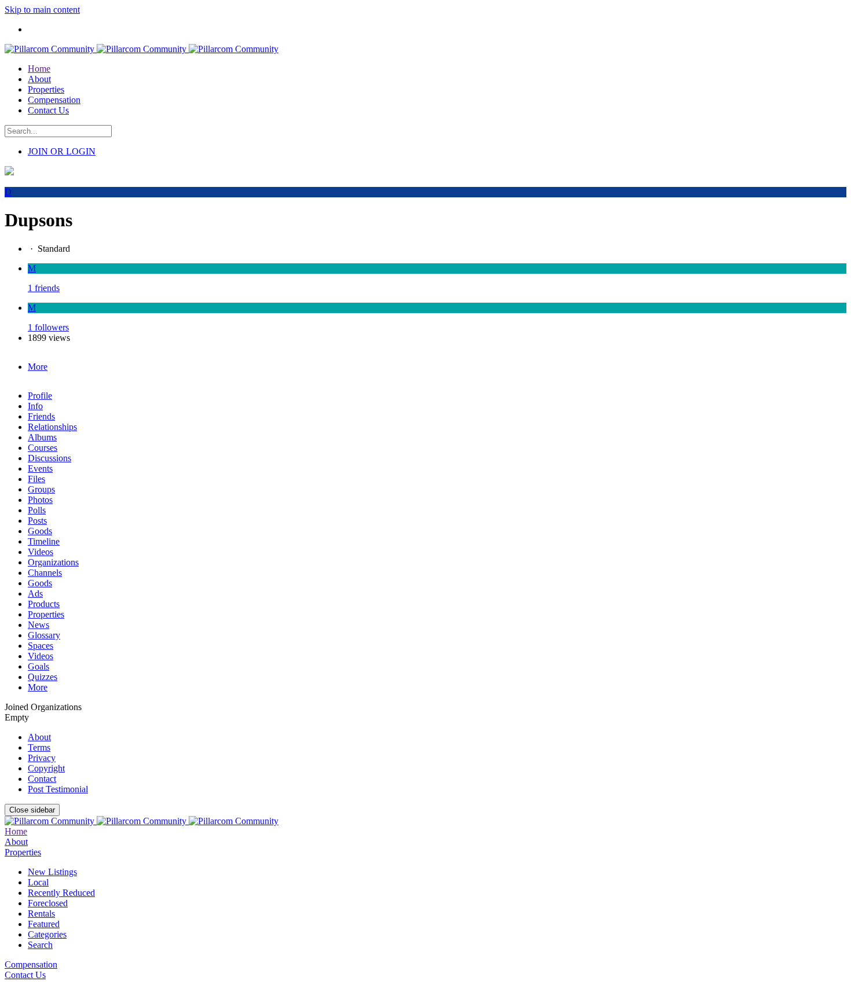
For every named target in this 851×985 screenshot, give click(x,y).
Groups (41, 489)
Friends (41, 416)
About (39, 737)
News (38, 625)
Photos (40, 500)
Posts (37, 520)
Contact (42, 779)
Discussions (49, 458)
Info (35, 406)
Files (36, 479)
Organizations (53, 562)
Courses (42, 448)
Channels (45, 573)
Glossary (44, 635)
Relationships (52, 427)
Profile (40, 395)
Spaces (40, 645)
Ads (35, 593)
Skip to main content (42, 9)
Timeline (44, 541)
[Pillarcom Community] (141, 49)
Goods (40, 531)
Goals (38, 666)
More (37, 687)
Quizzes (42, 677)
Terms (39, 747)
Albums (42, 437)
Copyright (46, 768)
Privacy (42, 758)
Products (44, 604)
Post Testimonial (58, 789)
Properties (46, 614)
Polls (37, 510)
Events (40, 468)
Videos (40, 552)
